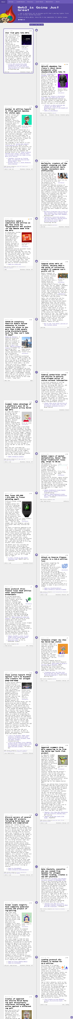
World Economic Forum (13, 347)
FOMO (6, 54)
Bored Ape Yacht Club (9, 167)
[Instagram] (23, 19)
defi (42, 564)
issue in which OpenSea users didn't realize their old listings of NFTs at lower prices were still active (18, 154)
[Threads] (24, 19)
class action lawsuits (22, 750)
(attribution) (25, 48)
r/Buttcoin (61, 293)
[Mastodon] (20, 19)
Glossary (30, 1)
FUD (42, 487)
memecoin (12, 690)
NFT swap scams (20, 459)
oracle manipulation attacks (59, 592)
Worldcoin (55, 225)
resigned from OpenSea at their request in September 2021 (53, 879)
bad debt (19, 621)
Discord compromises (21, 872)
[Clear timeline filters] (8, 14)
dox (13, 345)
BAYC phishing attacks (45, 821)
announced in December (48, 74)
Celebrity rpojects (8, 267)
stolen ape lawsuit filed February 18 (17, 144)
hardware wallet (10, 504)
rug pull (8, 1017)
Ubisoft (54, 113)
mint (18, 254)
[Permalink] (29, 30)
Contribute (39, 1)
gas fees (14, 244)
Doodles (18, 873)
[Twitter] (18, 19)
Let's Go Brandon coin (9, 751)
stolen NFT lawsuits (21, 166)
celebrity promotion (22, 751)
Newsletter (49, 1)
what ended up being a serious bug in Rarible (54, 664)
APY (19, 603)
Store (57, 1)
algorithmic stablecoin (13, 613)
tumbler (43, 585)
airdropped (44, 785)
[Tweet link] (31, 30)
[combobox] (3, 2)
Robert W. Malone (11, 337)
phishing (16, 505)
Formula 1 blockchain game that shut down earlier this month (53, 97)
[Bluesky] (21, 19)
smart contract (49, 762)
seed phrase (27, 534)
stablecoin (47, 463)
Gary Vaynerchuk (20, 266)
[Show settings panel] (72, 1017)
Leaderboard (21, 1)
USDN (54, 499)
